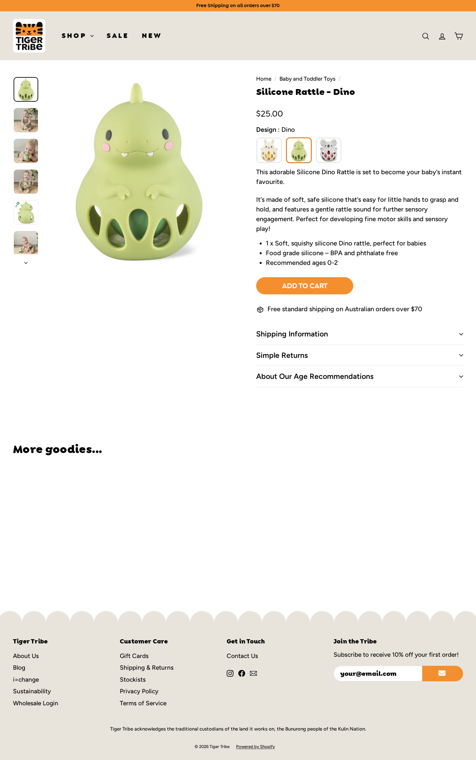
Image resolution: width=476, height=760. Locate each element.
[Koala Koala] (329, 150)
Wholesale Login (35, 703)
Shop (75, 35)
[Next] (26, 260)
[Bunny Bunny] (269, 150)
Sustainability (32, 691)
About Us (26, 656)
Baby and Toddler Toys (307, 78)
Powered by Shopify (255, 746)
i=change (26, 679)
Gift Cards (134, 656)
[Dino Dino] (299, 150)
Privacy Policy (139, 691)
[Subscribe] (442, 673)
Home (263, 78)
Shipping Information (292, 333)
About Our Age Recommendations (315, 376)
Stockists (133, 679)
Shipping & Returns (147, 667)
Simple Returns (282, 355)
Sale (118, 35)
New (152, 35)
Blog (19, 667)
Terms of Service (143, 703)
